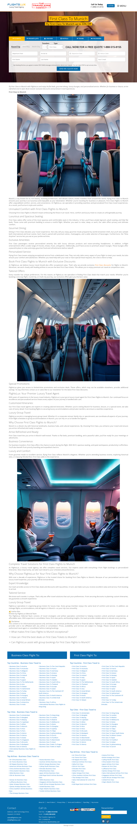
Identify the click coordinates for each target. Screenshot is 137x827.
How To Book (51, 802)
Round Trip (15, 47)
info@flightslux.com (14, 820)
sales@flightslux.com (14, 818)
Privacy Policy (61, 802)
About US (41, 802)
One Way (26, 47)
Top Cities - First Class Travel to (83, 710)
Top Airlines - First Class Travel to (84, 752)
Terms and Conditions (74, 802)
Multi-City (36, 47)
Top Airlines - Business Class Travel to (23, 756)
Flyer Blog (86, 802)
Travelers (45, 43)
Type (55, 43)
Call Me (111, 5)
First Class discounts (103, 265)
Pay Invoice (94, 802)
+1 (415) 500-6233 (49, 814)
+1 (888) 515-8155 (97, 7)
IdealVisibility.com (53, 822)
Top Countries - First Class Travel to (84, 663)
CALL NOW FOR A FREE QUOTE (93, 47)
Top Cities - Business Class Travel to (22, 712)
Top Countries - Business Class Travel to (24, 663)
